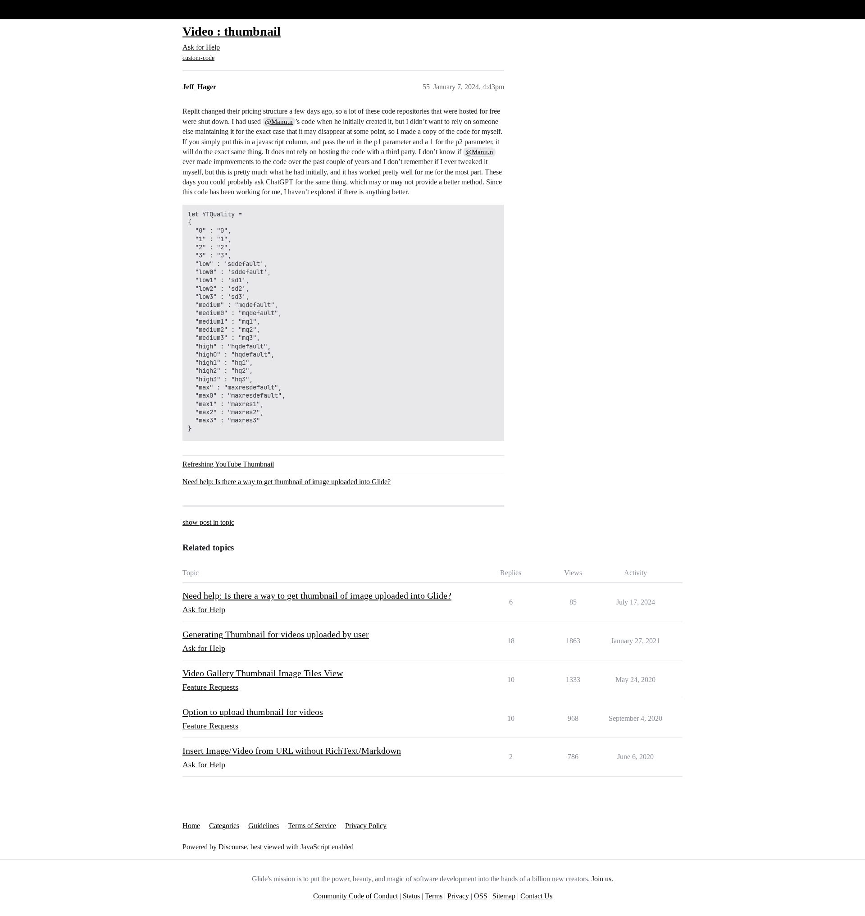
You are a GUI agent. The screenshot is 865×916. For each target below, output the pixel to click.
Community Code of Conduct (355, 896)
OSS (480, 896)
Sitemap (503, 896)
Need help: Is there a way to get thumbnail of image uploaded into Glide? (286, 481)
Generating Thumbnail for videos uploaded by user (275, 634)
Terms (433, 896)
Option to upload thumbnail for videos (252, 712)
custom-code (198, 58)
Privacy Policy (366, 825)
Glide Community (30, 9)
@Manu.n (279, 121)
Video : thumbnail (231, 31)
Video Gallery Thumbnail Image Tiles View (262, 673)
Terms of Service (312, 825)
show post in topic (208, 522)
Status (411, 896)
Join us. (602, 879)
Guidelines (263, 825)
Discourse (233, 847)
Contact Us (536, 896)
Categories (224, 825)
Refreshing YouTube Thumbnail (228, 464)
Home (191, 825)
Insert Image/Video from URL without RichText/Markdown (291, 751)
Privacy (458, 896)
